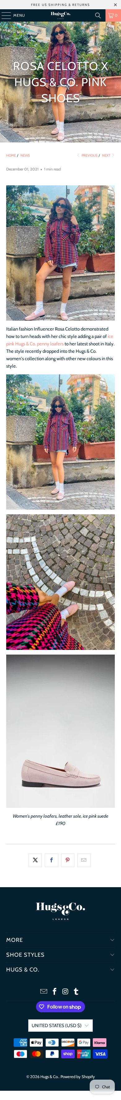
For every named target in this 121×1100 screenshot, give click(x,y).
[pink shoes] (60, 442)
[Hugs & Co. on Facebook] (55, 992)
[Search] (98, 15)
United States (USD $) (57, 1025)
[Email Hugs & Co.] (44, 992)
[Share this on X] (35, 860)
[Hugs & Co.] (60, 15)
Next (106, 155)
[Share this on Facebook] (51, 860)
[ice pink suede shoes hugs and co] (60, 582)
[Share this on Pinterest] (67, 860)
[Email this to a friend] (84, 860)
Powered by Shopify (77, 1076)
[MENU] (3, 15)
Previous (89, 155)
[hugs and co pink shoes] (60, 731)
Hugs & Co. (49, 1076)
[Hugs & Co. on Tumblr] (76, 992)
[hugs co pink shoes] (60, 253)
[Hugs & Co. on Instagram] (65, 992)
